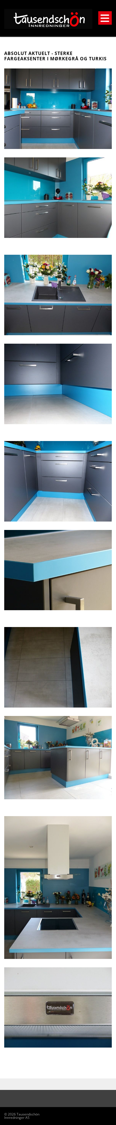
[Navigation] (105, 18)
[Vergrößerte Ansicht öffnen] (58, 108)
